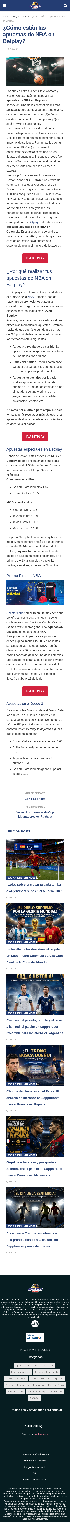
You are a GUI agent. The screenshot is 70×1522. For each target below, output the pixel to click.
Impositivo (23, 1385)
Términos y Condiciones (35, 1453)
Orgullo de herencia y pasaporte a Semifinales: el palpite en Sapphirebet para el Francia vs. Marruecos (34, 1169)
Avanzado (48, 1365)
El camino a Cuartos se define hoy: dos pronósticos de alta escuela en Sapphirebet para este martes (32, 1240)
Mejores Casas (56, 1385)
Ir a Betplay (35, 258)
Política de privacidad (35, 1479)
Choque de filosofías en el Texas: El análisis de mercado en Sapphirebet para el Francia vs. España (32, 1098)
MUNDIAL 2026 (15, 1391)
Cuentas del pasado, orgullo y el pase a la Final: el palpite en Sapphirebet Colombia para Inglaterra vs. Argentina (34, 1026)
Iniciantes (38, 1385)
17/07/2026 (13, 968)
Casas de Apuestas (16, 1378)
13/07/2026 (13, 1110)
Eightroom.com (41, 1434)
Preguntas (56, 1391)
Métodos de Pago (37, 1391)
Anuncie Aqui (35, 1426)
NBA (31, 296)
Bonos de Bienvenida (46, 1372)
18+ (35, 1473)
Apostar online (15, 612)
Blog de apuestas (21, 16)
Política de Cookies (35, 1460)
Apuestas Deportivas (27, 1365)
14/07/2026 (13, 1039)
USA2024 (34, 1397)
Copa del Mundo (21, 878)
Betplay (33, 222)
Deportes (58, 1378)
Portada (6, 16)
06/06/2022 (13, 48)
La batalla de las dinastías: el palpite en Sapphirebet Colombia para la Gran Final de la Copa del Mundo (34, 955)
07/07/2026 (13, 1252)
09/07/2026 (13, 1181)
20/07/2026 (13, 897)
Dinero (9, 1385)
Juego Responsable (35, 1467)
